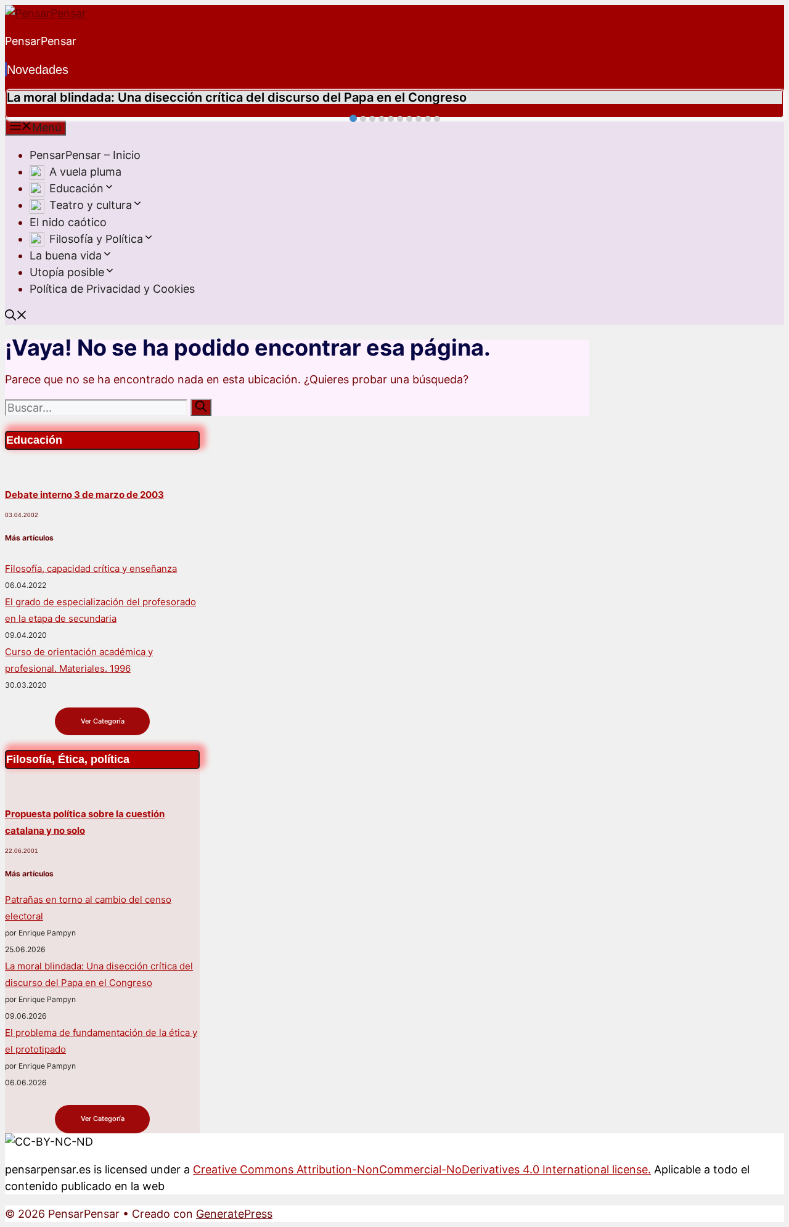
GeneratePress (234, 1213)
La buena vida (66, 255)
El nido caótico (68, 222)
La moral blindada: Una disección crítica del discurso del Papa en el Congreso (237, 97)
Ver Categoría (103, 721)
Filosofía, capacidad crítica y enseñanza (91, 568)
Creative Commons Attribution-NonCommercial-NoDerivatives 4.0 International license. (422, 1169)
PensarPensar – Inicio (85, 155)
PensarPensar (40, 41)
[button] (109, 188)
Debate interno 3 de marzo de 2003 (84, 494)
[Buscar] (200, 407)
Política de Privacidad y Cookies (112, 288)
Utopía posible (67, 272)
